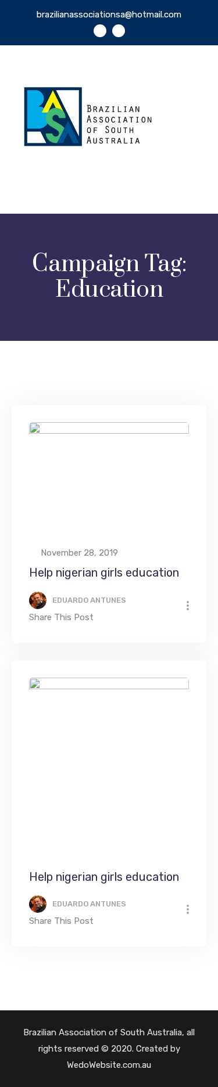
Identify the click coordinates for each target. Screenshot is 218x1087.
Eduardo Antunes (89, 600)
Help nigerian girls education (104, 573)
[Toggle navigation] (198, 191)
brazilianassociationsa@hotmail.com (109, 14)
